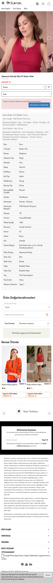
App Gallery (30, 555)
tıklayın (21, 579)
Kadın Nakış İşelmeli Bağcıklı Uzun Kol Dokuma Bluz (10, 384)
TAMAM (48, 575)
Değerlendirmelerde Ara (14, 313)
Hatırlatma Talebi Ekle (39, 105)
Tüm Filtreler (10, 323)
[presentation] (3, 38)
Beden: (5, 87)
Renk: (5, 94)
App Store (19, 555)
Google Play (9, 555)
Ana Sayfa (5, 8)
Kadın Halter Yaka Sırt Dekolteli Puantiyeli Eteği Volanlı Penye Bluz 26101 (35, 384)
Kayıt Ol (45, 440)
